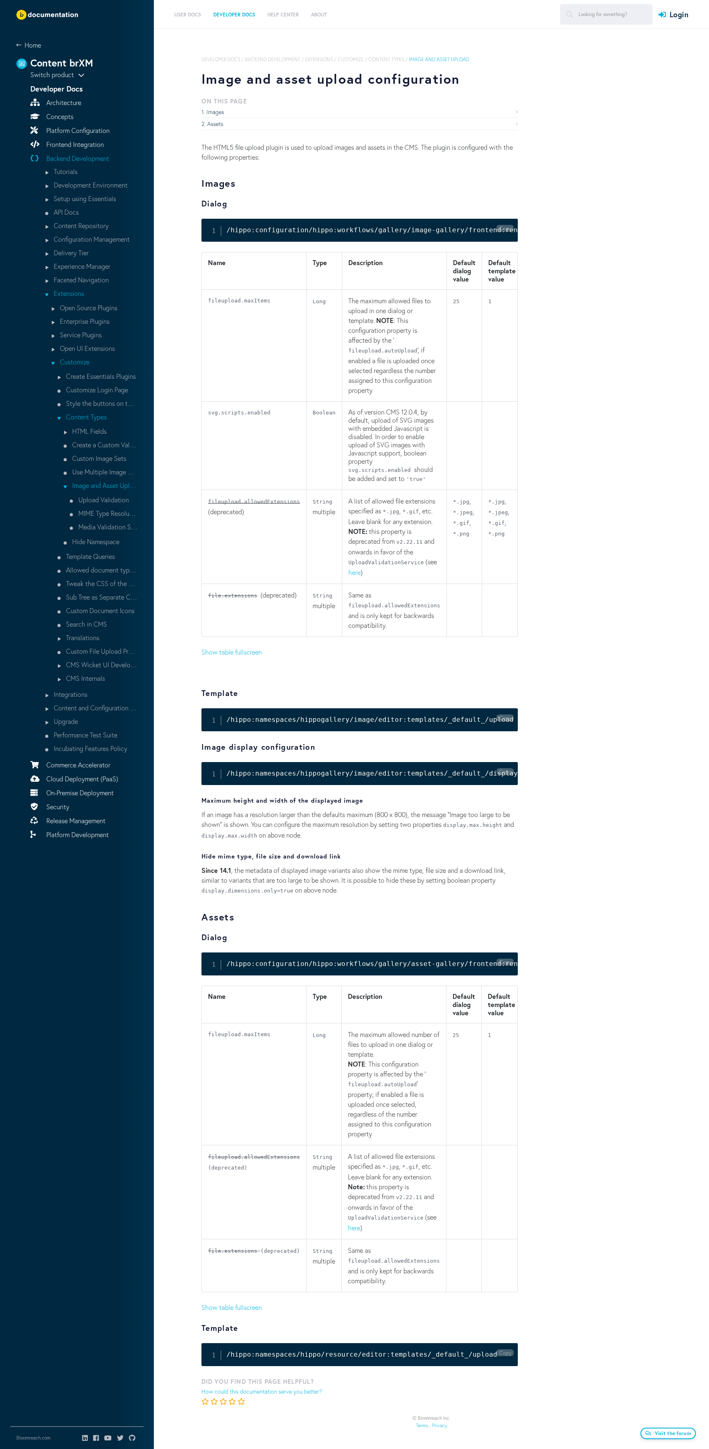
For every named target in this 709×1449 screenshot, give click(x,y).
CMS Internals (84, 678)
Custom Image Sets (98, 458)
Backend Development (77, 158)
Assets (215, 124)
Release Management (75, 820)
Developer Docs (220, 59)
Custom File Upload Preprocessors (100, 651)
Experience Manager (81, 266)
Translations (81, 637)
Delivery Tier (70, 252)
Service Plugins (80, 334)
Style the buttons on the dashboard (100, 403)
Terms (422, 1425)
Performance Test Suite (84, 734)
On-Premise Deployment (79, 792)
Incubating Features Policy (89, 748)
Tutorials (65, 171)
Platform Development (77, 834)
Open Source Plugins (87, 307)
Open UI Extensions (86, 348)
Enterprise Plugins (84, 321)
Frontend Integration (74, 144)
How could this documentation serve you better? (261, 1391)
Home (33, 45)
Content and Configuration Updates (94, 707)
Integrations (69, 694)
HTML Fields (89, 431)
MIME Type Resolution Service (107, 513)
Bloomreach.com (33, 1438)
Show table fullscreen (231, 652)
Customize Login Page (96, 389)
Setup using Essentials (84, 198)
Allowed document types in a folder (100, 569)
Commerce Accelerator (77, 764)
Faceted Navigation (80, 279)
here (354, 572)
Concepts (59, 116)
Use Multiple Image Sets (104, 471)
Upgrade (65, 721)
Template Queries (89, 556)
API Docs (65, 212)
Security (57, 806)
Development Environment (90, 185)
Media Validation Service (107, 526)
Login (679, 14)
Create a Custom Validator (104, 444)
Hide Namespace (95, 541)
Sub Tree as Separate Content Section (100, 597)
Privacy (439, 1425)
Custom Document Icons (99, 610)
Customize (73, 361)
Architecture (63, 102)
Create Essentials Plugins (100, 376)
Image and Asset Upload (104, 485)
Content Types (85, 416)
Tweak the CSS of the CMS (100, 583)
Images (215, 112)
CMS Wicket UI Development (100, 664)
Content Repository (80, 225)
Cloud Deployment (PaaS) (81, 778)
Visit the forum (673, 1433)
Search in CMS (85, 624)
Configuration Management (91, 239)
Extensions (68, 293)
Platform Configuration (77, 130)
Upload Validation (103, 499)
